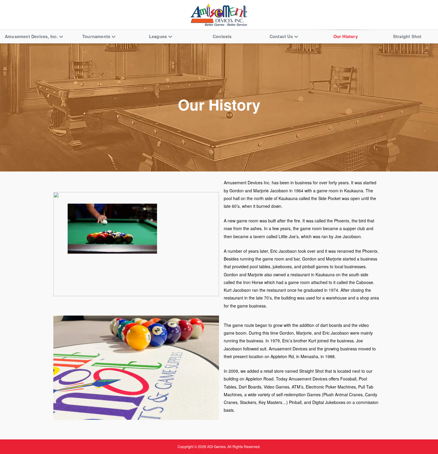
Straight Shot (407, 36)
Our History (345, 36)
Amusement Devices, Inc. (31, 36)
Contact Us (281, 36)
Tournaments (96, 36)
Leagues (158, 36)
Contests (222, 36)
